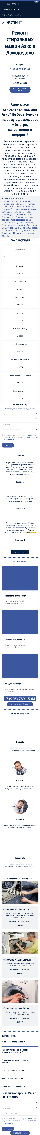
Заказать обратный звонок (20, 704)
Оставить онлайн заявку (20, 90)
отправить (8, 1129)
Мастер (14, 23)
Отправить (8, 445)
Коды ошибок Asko (20, 1133)
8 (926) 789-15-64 (20, 69)
